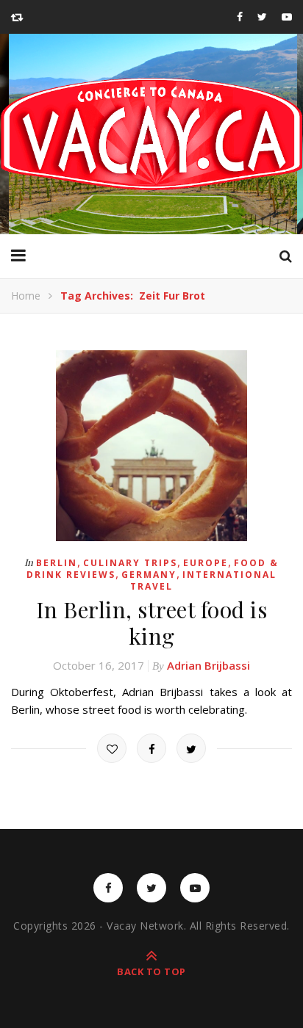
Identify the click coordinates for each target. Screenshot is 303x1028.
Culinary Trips (130, 563)
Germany (149, 574)
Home (25, 296)
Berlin (56, 563)
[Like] (111, 748)
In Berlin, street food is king (152, 623)
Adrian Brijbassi (208, 665)
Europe (205, 563)
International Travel (203, 580)
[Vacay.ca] (151, 134)
